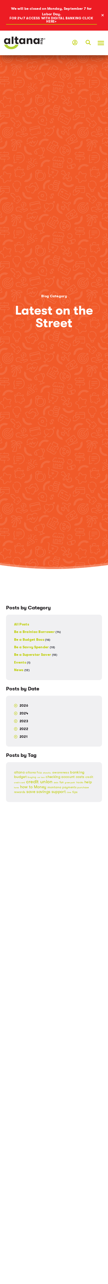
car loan (41, 777)
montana (54, 787)
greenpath (70, 782)
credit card (19, 782)
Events (22, 662)
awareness (60, 772)
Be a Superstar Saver (35, 655)
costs (80, 777)
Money (40, 786)
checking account (60, 777)
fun (62, 782)
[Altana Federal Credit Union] (24, 43)
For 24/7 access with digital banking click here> (51, 20)
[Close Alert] (104, 15)
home (16, 788)
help (88, 782)
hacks (79, 782)
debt (56, 782)
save (30, 791)
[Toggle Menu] (99, 43)
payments (69, 787)
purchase (83, 787)
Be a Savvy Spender (34, 647)
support (58, 792)
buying (32, 777)
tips (74, 792)
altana (19, 772)
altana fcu (34, 772)
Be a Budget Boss (32, 639)
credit (89, 777)
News (22, 670)
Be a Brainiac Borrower (37, 632)
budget (20, 776)
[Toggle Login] (74, 43)
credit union (39, 781)
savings (43, 792)
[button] (88, 43)
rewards (19, 792)
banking (77, 772)
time (69, 792)
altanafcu (47, 773)
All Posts (21, 624)
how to (26, 787)
